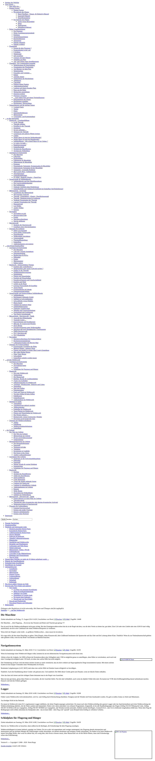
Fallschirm (16, 156)
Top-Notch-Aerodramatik (21, 314)
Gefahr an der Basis (20, 284)
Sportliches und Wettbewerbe (19, 542)
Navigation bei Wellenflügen (23, 493)
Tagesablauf (17, 403)
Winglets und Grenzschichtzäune (24, 310)
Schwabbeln (17, 356)
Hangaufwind (18, 204)
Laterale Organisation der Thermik (24, 202)
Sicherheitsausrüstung (20, 37)
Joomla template (6, 746)
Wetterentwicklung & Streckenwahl (25, 504)
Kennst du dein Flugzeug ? (22, 48)
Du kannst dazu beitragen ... (22, 597)
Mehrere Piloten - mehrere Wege (24, 348)
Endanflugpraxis (18, 398)
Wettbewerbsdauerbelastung (22, 426)
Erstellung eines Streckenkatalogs (24, 227)
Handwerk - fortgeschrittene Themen (21, 265)
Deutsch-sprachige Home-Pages (20, 529)
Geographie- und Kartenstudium (24, 116)
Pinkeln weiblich (19, 44)
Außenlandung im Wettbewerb (23, 400)
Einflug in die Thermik (21, 270)
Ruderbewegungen (19, 145)
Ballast (15, 75)
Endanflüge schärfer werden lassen (25, 358)
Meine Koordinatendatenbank (23, 591)
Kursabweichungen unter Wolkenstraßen (27, 327)
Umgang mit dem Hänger (21, 58)
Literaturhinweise (11, 567)
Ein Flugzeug (17, 31)
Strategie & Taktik (15, 402)
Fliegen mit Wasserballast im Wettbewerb (27, 413)
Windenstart (17, 54)
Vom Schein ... (10, 4)
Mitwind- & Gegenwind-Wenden (24, 324)
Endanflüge (17, 242)
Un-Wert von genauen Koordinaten (25, 590)
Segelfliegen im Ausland (13, 565)
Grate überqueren (19, 479)
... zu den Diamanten (12, 118)
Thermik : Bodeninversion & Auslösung (26, 198)
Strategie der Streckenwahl (22, 225)
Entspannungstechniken (21, 291)
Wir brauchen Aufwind (21, 194)
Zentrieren (16, 128)
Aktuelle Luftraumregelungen (19, 538)
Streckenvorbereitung (20, 219)
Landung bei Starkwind (21, 483)
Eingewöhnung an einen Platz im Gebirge (27, 498)
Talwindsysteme (18, 500)
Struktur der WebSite (12, 2)
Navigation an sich (19, 213)
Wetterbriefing (18, 71)
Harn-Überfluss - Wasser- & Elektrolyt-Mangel (33, 14)
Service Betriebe (14, 534)
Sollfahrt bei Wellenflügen (22, 495)
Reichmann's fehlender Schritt (23, 297)
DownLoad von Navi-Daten (22, 599)
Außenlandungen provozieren (23, 244)
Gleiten (15, 135)
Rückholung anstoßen (20, 101)
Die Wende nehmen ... (20, 415)
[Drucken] (58, 619)
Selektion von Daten (20, 593)
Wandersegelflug (10, 525)
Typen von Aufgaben (20, 381)
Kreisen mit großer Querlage (22, 510)
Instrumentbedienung (20, 113)
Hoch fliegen (17, 326)
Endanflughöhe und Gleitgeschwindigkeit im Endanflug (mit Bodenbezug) (38, 189)
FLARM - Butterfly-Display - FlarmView (27, 177)
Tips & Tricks (13, 557)
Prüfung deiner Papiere (21, 84)
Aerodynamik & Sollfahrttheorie (20, 179)
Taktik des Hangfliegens (21, 476)
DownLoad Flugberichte (17, 601)
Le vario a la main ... (20, 143)
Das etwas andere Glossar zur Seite (16, 584)
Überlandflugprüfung (20, 240)
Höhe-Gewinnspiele (20, 230)
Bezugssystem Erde (20, 215)
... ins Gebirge (9, 430)
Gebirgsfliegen (14, 578)
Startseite (4, 610)
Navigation (13, 211)
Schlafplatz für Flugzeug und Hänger (25, 369)
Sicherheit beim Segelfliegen (14, 563)
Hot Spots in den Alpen (21, 453)
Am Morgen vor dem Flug (22, 69)
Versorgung (17, 40)
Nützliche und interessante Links (16, 527)
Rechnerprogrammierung (21, 341)
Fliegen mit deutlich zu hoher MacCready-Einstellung (31, 350)
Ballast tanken (18, 263)
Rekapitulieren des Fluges (22, 99)
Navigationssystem (19, 365)
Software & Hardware (16, 536)
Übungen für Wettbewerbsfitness (20, 421)
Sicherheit (12, 580)
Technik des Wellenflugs (21, 151)
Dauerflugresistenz (24, 18)
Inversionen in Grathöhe (21, 451)
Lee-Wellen (17, 206)
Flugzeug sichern (19, 94)
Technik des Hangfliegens (22, 149)
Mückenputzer (18, 261)
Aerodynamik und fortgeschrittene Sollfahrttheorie (26, 293)
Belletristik (12, 582)
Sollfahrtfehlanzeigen (20, 307)
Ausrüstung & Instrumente (18, 153)
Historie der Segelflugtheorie (14, 561)
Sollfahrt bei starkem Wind (22, 305)
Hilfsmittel (16, 257)
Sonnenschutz (18, 466)
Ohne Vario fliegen (19, 354)
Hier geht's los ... (14, 6)
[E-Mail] (66, 619)
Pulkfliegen (17, 424)
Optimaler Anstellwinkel (21, 308)
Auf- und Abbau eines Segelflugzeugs (26, 61)
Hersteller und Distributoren (18, 544)
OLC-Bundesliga (19, 335)
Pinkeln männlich (19, 42)
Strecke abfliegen (19, 221)
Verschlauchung (18, 173)
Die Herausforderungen (21, 443)
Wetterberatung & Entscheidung (24, 65)
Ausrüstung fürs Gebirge (17, 457)
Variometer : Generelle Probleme (24, 170)
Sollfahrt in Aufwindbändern (23, 299)
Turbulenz (16, 449)
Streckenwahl (13, 223)
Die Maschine (18, 154)
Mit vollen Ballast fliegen (21, 352)
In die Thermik (18, 122)
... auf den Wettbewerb (12, 360)
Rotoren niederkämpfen (21, 512)
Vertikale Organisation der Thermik (25, 200)
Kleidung (16, 35)
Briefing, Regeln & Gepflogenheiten (25, 379)
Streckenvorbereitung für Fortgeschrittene (27, 339)
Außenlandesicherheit (20, 86)
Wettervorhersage (15, 548)
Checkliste (16, 82)
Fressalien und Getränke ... (22, 73)
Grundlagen (13, 569)
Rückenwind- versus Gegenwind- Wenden (27, 417)
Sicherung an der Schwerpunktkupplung (26, 459)
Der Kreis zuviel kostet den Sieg (24, 419)
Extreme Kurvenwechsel (21, 508)
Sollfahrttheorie (18, 295)
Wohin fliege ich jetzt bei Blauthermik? (26, 139)
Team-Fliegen (18, 288)
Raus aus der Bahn (19, 90)
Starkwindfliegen (19, 478)
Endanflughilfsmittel (20, 175)
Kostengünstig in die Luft (21, 50)
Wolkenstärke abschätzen (21, 236)
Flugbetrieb (13, 46)
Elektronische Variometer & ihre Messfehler (28, 168)
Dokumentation (18, 390)
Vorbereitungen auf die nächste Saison (22, 105)
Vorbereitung (17, 375)
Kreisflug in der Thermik (21, 126)
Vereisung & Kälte (19, 447)
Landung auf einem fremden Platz (24, 88)
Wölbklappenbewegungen (22, 272)
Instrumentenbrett (19, 253)
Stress (20, 23)
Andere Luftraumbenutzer (22, 455)
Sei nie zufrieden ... (19, 130)
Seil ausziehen (18, 56)
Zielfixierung (22, 25)
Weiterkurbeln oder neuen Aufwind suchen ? (28, 269)
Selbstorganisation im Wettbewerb (24, 383)
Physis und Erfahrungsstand (22, 438)
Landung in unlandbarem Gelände (24, 485)
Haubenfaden (17, 158)
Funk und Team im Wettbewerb (24, 392)
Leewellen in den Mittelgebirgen (20, 553)
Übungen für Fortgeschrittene (19, 345)
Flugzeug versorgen (20, 96)
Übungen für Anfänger (16, 229)
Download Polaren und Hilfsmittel (20, 603)
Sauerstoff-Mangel (24, 16)
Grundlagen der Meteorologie (23, 192)
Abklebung (17, 80)
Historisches (13, 540)
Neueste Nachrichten (12, 523)
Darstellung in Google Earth (22, 595)
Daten (15, 111)
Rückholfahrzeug (19, 39)
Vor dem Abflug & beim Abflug (24, 394)
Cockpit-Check (18, 107)
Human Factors (14, 8)
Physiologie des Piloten (21, 12)
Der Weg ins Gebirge (16, 432)
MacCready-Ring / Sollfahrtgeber (24, 172)
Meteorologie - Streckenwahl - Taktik (21, 316)
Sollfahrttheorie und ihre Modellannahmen (27, 181)
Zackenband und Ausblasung (23, 312)
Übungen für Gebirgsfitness (18, 506)
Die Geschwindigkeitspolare (22, 183)
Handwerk (12, 371)
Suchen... (9, 519)
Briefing (16, 472)
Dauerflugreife (18, 234)
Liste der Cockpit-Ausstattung (23, 251)
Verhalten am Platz (19, 59)
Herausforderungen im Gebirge (19, 441)
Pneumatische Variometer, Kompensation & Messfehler (31, 166)
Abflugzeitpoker (18, 407)
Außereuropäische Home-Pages (19, 533)
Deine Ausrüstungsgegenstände (23, 33)
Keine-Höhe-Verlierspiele (21, 232)
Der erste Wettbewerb (20, 373)
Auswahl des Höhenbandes (22, 318)
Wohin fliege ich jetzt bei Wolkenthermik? (27, 137)
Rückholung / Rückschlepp (22, 103)
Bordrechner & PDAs (20, 255)
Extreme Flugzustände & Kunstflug (25, 286)
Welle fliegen (17, 491)
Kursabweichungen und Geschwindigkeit (27, 280)
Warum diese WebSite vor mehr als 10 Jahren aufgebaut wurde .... (27, 559)
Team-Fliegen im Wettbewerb (23, 411)
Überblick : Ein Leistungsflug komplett (22, 63)
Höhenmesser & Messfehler (22, 162)
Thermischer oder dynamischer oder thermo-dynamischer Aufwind (35, 502)
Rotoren (16, 210)
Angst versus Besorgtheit (26, 21)
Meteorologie (17, 115)
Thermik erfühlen (19, 124)
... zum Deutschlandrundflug (14, 246)
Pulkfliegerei (17, 396)
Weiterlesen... (5, 684)
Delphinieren (17, 274)
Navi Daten (13, 588)
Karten (15, 217)
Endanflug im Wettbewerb (22, 409)
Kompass (16, 164)
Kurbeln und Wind (19, 282)
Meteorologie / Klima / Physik (19, 550)
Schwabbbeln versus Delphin (23, 301)
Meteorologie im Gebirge (21, 436)
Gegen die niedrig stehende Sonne (24, 481)
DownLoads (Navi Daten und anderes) (18, 586)
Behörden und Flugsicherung (19, 555)
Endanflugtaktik (18, 147)
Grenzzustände (18, 238)
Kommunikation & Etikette (22, 289)
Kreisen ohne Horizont (21, 514)
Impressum (8, 516)
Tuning (15, 109)
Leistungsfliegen (14, 576)
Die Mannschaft (18, 377)
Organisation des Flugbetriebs (23, 67)
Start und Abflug (19, 388)
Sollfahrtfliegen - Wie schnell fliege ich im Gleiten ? (30, 141)
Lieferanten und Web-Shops (18, 546)
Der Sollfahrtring (19, 185)
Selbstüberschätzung (24, 27)
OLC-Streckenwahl (20, 333)
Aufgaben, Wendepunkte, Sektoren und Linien (29, 384)
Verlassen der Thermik (20, 132)
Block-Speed (17, 303)
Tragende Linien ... (19, 320)
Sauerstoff (16, 445)
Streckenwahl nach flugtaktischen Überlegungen (29, 329)
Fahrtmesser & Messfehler (22, 160)
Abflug (15, 422)
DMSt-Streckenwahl (20, 331)
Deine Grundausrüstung (17, 29)
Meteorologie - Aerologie (17, 191)
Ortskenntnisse (18, 440)
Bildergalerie (9, 605)
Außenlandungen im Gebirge (23, 487)
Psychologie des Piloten (21, 20)
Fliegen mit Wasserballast (21, 276)
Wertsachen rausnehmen (21, 92)
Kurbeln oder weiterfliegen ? (23, 267)
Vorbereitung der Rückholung (23, 78)
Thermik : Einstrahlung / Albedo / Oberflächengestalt (31, 196)
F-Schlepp (16, 52)
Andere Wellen (18, 208)
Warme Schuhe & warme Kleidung (25, 464)
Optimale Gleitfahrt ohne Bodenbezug (26, 187)
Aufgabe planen (18, 77)
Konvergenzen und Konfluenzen (24, 322)
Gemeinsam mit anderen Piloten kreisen (26, 134)
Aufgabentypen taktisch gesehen (24, 405)
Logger (15, 367)
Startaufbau (17, 386)
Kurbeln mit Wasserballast (22, 278)
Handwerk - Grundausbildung (19, 120)
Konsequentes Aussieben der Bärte (25, 346)
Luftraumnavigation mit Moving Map (25, 343)
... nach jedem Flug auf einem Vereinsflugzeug (28, 97)
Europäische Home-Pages (17, 531)
